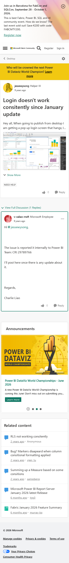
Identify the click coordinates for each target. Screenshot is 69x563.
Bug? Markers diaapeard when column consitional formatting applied (36, 453)
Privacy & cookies (36, 538)
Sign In (60, 48)
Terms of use (57, 538)
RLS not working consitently (29, 436)
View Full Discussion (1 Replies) (23, 207)
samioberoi (33, 479)
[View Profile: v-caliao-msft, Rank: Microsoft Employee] (8, 219)
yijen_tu (31, 460)
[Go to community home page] (22, 48)
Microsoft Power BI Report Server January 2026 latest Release (33, 491)
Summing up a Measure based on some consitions (37, 472)
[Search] (39, 48)
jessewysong (22, 86)
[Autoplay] (28, 409)
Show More (14, 175)
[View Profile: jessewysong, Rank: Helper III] (8, 88)
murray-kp (36, 512)
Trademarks (9, 546)
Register (48, 48)
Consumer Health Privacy (17, 556)
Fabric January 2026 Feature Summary (36, 507)
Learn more (13, 399)
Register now (12, 35)
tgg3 (32, 497)
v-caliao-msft (21, 216)
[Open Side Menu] (5, 48)
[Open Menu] (63, 58)
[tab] (33, 409)
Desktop (11, 58)
